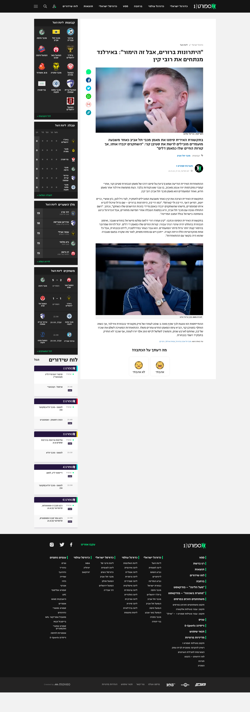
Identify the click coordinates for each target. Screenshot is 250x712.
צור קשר (140, 684)
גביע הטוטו (155, 572)
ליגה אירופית (130, 567)
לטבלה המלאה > (44, 195)
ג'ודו (64, 581)
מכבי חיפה (156, 590)
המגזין (201, 665)
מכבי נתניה (155, 617)
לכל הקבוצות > (44, 116)
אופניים (62, 603)
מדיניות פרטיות (194, 637)
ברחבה (138, 6)
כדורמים (62, 612)
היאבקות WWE (58, 599)
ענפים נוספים (58, 557)
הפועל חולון (108, 581)
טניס (201, 619)
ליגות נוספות (130, 612)
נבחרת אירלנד (170, 341)
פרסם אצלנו (154, 684)
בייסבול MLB (60, 621)
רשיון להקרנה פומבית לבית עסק (188, 647)
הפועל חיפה (155, 608)
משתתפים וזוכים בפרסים (189, 599)
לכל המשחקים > (44, 351)
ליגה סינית (132, 603)
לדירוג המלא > (43, 261)
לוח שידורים (70, 6)
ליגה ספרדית (130, 581)
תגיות (201, 661)
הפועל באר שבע (153, 612)
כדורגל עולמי (156, 6)
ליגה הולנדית (130, 594)
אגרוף (63, 585)
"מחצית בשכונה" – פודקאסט (186, 593)
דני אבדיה (109, 590)
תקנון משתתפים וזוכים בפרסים (188, 604)
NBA (87, 563)
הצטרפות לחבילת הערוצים (191, 652)
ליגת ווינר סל (107, 563)
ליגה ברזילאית (130, 608)
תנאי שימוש (197, 631)
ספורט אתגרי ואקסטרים (59, 627)
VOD (125, 6)
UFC (64, 594)
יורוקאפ (86, 572)
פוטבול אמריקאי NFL (55, 617)
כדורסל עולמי (82, 557)
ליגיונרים (156, 576)
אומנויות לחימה (58, 633)
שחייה (63, 576)
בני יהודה (156, 621)
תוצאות (88, 6)
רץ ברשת (198, 563)
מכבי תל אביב (183, 155)
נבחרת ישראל (154, 585)
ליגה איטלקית (130, 585)
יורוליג (87, 567)
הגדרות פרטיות (109, 684)
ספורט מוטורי (59, 608)
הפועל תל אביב (153, 603)
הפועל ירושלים (106, 585)
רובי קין (161, 341)
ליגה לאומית (155, 567)
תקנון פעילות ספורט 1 (193, 643)
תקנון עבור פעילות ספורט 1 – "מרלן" (185, 613)
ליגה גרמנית (131, 576)
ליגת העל (184, 45)
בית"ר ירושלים (154, 594)
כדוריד (63, 567)
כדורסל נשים (107, 572)
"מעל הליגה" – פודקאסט (189, 587)
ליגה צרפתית (130, 590)
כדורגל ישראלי (179, 6)
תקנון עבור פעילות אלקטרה (190, 609)
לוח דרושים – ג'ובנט (194, 656)
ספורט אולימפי (58, 590)
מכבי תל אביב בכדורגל (183, 341)
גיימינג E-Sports (194, 625)
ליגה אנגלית (131, 572)
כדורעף (62, 572)
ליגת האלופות (130, 563)
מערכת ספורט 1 (184, 166)
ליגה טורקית (131, 599)
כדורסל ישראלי (108, 6)
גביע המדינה (155, 581)
